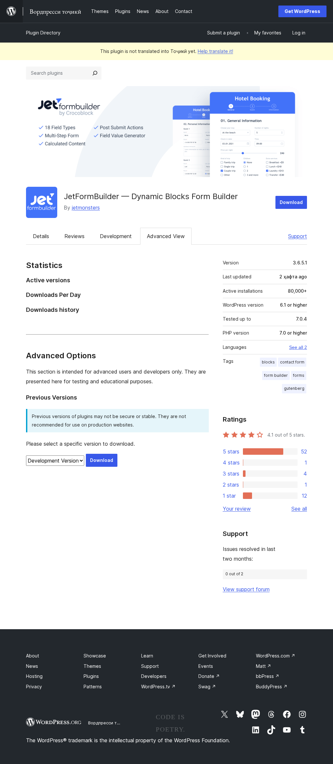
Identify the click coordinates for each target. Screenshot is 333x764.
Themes (92, 666)
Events (205, 666)
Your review (237, 508)
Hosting (34, 676)
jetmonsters (86, 207)
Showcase (95, 655)
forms (298, 375)
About (32, 655)
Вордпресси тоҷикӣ (108, 722)
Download (291, 202)
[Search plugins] (94, 73)
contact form (292, 362)
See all (299, 508)
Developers (153, 676)
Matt (263, 666)
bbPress (267, 676)
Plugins (91, 676)
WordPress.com (275, 655)
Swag (207, 686)
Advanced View (166, 236)
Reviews (74, 236)
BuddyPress (271, 686)
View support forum (246, 589)
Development (116, 236)
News (32, 666)
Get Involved (212, 655)
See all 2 (298, 347)
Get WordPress (302, 11)
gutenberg (294, 388)
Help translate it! (215, 51)
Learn (147, 655)
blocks (268, 362)
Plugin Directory (43, 32)
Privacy (34, 686)
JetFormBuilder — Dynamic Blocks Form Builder (151, 196)
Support (297, 236)
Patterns (93, 686)
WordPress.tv (158, 686)
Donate (209, 676)
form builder (276, 375)
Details (41, 236)
